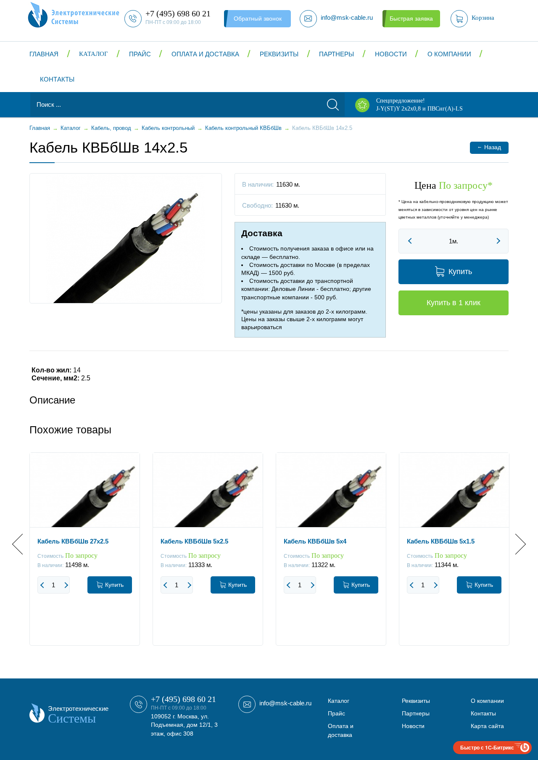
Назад (489, 146)
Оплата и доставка (205, 54)
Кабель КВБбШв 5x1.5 (441, 541)
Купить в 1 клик (453, 302)
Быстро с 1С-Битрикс (487, 747)
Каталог (93, 53)
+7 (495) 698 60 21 (183, 699)
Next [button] (515, 544)
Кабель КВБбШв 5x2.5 (194, 541)
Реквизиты (279, 54)
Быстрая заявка (411, 18)
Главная (43, 54)
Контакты (57, 79)
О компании (449, 54)
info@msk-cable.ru (285, 703)
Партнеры (336, 54)
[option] (84, 555)
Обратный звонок (258, 18)
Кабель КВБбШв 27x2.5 (72, 541)
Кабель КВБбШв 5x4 (315, 541)
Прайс (140, 54)
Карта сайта (487, 726)
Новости (391, 54)
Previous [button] (22, 544)
